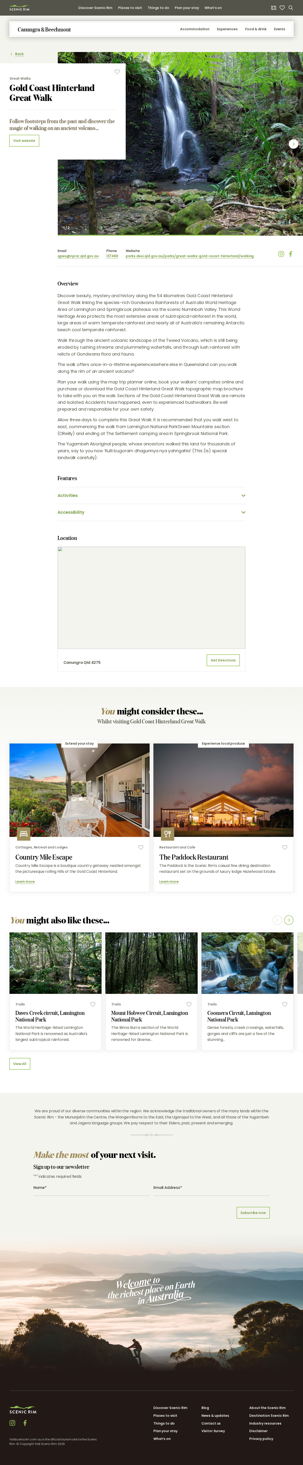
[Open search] (291, 8)
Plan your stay (187, 7)
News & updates (215, 1415)
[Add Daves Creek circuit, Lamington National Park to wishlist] (93, 1004)
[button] (252, 1460)
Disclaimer (258, 1431)
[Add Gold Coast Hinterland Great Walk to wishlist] (117, 72)
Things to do (158, 7)
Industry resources (265, 1423)
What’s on (213, 7)
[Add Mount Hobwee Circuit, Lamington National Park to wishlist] (189, 1004)
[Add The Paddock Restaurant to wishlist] (285, 847)
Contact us (211, 1423)
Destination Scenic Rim (269, 1415)
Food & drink (256, 29)
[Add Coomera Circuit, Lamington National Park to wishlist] (285, 1004)
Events (279, 29)
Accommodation (194, 29)
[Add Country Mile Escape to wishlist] (141, 847)
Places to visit (130, 7)
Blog (205, 1407)
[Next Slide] (293, 144)
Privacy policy (261, 1438)
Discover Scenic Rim (95, 7)
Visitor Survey (213, 1431)
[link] (19, 7)
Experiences (227, 29)
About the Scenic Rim (267, 1407)
